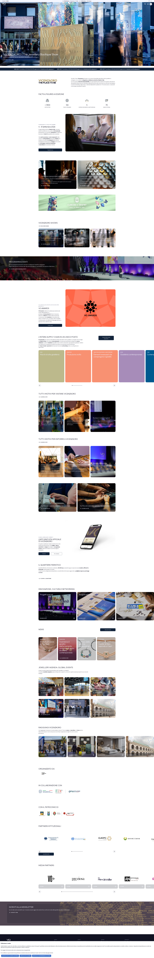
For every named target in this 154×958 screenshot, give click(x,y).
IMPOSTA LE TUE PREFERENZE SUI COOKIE (41, 955)
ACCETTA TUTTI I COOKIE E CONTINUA (10, 955)
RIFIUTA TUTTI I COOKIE (25, 955)
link (29, 950)
